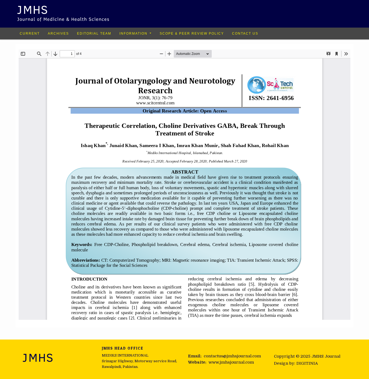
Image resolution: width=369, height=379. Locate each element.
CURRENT (30, 33)
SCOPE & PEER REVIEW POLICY (192, 33)
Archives (58, 33)
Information (133, 33)
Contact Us (245, 33)
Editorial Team (94, 33)
